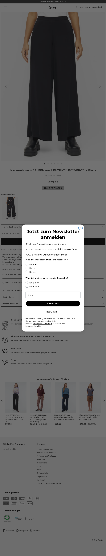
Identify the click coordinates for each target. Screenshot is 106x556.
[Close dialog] (81, 228)
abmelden (38, 326)
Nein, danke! (53, 312)
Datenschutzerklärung (42, 324)
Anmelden (53, 303)
